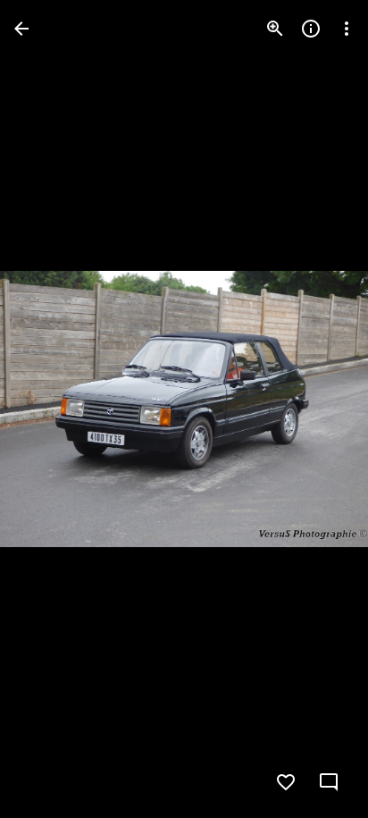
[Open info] (311, 28)
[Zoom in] (275, 28)
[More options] (346, 28)
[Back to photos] (21, 28)
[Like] (286, 782)
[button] (318, 409)
